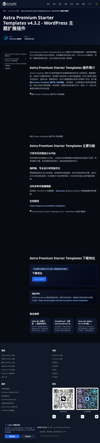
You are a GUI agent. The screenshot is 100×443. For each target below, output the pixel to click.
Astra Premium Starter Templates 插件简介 (15, 55)
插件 (60, 4)
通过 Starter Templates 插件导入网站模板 (47, 82)
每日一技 (4, 377)
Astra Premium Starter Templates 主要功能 (12, 60)
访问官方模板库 (39, 279)
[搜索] (89, 4)
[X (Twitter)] (68, 416)
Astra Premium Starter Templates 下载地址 (15, 64)
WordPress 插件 (57, 359)
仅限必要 (27, 436)
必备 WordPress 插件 (8, 366)
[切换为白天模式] (96, 4)
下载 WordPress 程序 (8, 355)
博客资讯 (55, 362)
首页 (48, 4)
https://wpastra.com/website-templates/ (47, 206)
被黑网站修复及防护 (8, 403)
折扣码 (54, 370)
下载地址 (7, 68)
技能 (65, 4)
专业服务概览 (6, 389)
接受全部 (12, 436)
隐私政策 (42, 432)
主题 (54, 4)
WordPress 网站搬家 (8, 410)
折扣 (71, 4)
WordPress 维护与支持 (9, 399)
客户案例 (55, 366)
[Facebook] (54, 416)
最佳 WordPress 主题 (8, 362)
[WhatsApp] (82, 416)
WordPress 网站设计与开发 (10, 392)
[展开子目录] (25, 58)
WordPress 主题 (13, 11)
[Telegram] (96, 416)
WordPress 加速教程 (8, 373)
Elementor (60, 191)
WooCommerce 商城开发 (9, 407)
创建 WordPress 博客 (8, 359)
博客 (83, 4)
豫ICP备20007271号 (60, 432)
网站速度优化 (6, 396)
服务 (77, 4)
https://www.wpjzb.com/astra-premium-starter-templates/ (63, 300)
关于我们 (55, 377)
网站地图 (49, 432)
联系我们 (55, 373)
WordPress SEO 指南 (8, 370)
